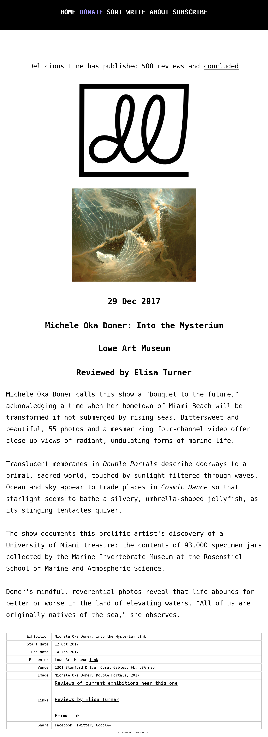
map (151, 667)
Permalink (67, 715)
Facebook (63, 725)
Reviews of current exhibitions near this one (116, 683)
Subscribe (190, 12)
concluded (221, 66)
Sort (114, 12)
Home (68, 12)
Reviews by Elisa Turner (87, 699)
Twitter (84, 725)
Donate (91, 12)
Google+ (103, 725)
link (141, 636)
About (159, 12)
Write (136, 12)
